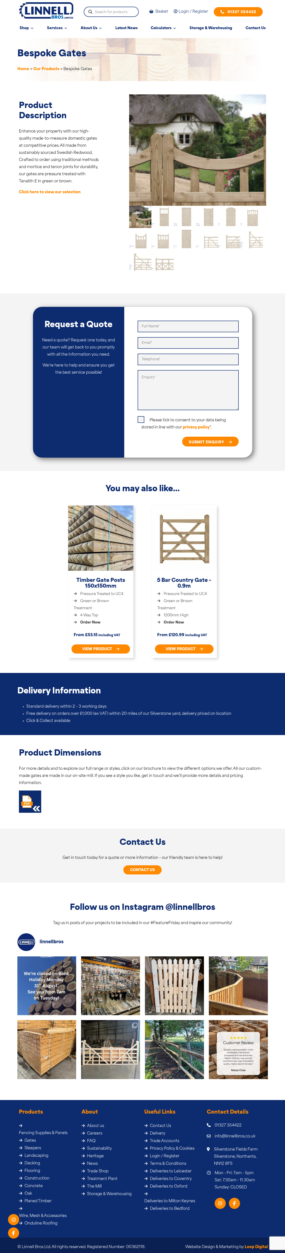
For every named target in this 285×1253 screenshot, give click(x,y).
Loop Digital (256, 1247)
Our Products (46, 69)
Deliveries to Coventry (171, 1179)
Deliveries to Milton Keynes (169, 1201)
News (92, 1164)
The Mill (94, 1186)
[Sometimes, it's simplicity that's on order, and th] (174, 985)
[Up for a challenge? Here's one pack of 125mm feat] (46, 1049)
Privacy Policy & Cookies (172, 1149)
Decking (32, 1163)
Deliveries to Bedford (169, 1209)
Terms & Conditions (168, 1164)
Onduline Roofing (40, 1223)
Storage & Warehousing (210, 28)
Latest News (126, 28)
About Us (89, 28)
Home (23, 69)
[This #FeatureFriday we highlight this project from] (238, 985)
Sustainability (99, 1149)
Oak (28, 1194)
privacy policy (196, 427)
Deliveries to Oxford (168, 1186)
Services (55, 28)
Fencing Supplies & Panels (43, 1133)
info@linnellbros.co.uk (235, 1136)
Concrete (33, 1186)
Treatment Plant (102, 1179)
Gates (30, 1141)
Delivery (157, 1133)
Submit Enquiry (207, 442)
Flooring (32, 1171)
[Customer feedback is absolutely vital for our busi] (238, 1049)
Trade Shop (97, 1171)
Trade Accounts (164, 1141)
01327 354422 (242, 12)
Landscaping (36, 1156)
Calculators (161, 28)
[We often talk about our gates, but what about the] (110, 985)
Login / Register (164, 1156)
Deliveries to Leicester (171, 1171)
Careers (94, 1133)
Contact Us (256, 28)
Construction (36, 1178)
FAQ (91, 1141)
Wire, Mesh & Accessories (43, 1216)
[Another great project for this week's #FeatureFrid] (174, 1049)
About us (95, 1126)
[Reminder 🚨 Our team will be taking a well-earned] (46, 985)
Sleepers (32, 1148)
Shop (24, 28)
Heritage (95, 1156)
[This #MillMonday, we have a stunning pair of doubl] (110, 1049)
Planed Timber (38, 1201)
